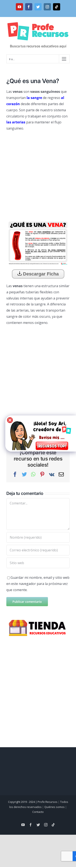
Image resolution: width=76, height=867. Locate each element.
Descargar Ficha (40, 274)
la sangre (34, 97)
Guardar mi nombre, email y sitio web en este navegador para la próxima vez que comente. (37, 583)
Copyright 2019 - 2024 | (23, 802)
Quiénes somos (54, 807)
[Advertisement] (38, 174)
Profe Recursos (47, 802)
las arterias (15, 122)
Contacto (38, 812)
